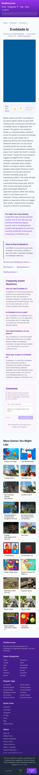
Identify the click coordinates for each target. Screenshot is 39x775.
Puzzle (5, 670)
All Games (13, 23)
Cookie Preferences (10, 750)
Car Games (7, 685)
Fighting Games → (10, 272)
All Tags (6, 715)
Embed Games (8, 724)
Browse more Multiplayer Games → (17, 262)
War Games (7, 695)
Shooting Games (8, 687)
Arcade (5, 662)
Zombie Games (25, 695)
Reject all (21, 770)
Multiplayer (23, 667)
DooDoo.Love (8, 3)
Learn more (23, 764)
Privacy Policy (8, 741)
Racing (22, 670)
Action (5, 660)
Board (22, 662)
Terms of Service (9, 744)
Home (4, 7)
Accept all (31, 770)
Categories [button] (12, 7)
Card (5, 665)
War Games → (8, 267)
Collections (7, 710)
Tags (22, 7)
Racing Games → (23, 267)
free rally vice (23, 220)
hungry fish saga (11, 217)
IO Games (23, 692)
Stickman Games (9, 697)
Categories (7, 712)
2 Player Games (25, 690)
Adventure (23, 660)
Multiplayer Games (9, 692)
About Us (6, 733)
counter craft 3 (11, 220)
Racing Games (8, 690)
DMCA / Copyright (9, 747)
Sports (5, 675)
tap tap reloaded (25, 217)
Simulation (23, 673)
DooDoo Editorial (18, 34)
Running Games (25, 687)
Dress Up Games (25, 697)
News (27, 7)
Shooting (6, 673)
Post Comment (25, 418)
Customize (8, 771)
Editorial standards (24, 36)
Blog (4, 721)
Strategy (23, 675)
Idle (4, 667)
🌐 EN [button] (5, 10)
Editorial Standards (9, 739)
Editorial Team (8, 736)
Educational (24, 665)
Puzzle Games (24, 685)
